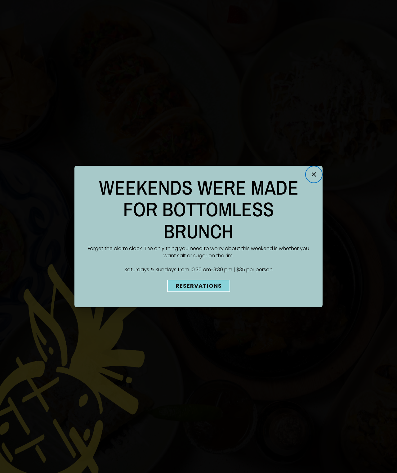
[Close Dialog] (313, 174)
